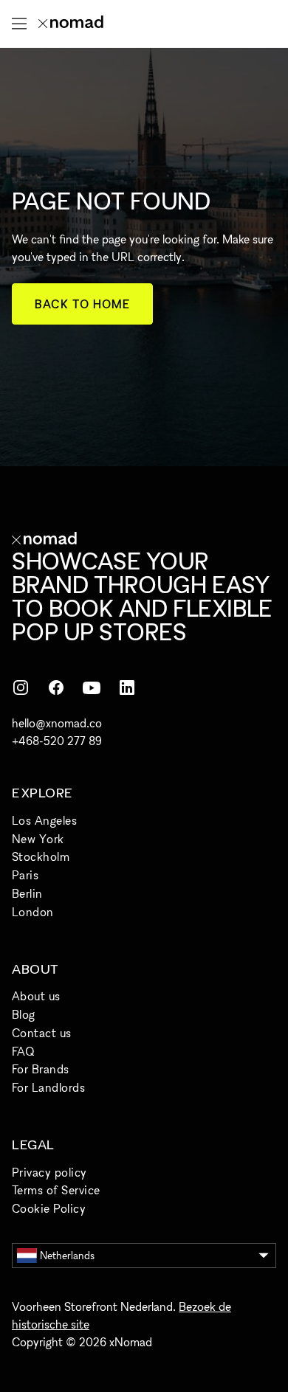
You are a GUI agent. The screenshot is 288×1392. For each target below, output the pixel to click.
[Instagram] (21, 687)
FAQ (23, 1051)
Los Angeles (44, 820)
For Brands (40, 1069)
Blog (23, 1014)
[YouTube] (91, 687)
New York (38, 838)
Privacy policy (49, 1172)
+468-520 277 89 (57, 740)
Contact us (42, 1032)
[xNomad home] (70, 23)
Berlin (27, 893)
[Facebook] (56, 687)
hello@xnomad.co (57, 723)
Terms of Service (56, 1189)
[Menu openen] (19, 23)
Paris (25, 875)
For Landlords (48, 1087)
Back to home (82, 304)
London (33, 911)
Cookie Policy (49, 1208)
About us (36, 995)
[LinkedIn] (127, 687)
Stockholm (40, 856)
